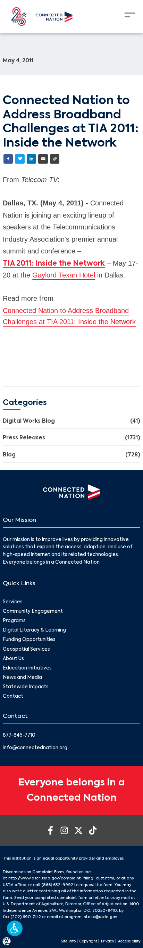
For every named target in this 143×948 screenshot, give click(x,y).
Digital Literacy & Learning (34, 630)
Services (13, 602)
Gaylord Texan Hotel (63, 275)
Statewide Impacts (26, 687)
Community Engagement (33, 611)
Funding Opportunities (29, 639)
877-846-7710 (19, 735)
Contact (13, 696)
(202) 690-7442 (25, 917)
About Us (13, 659)
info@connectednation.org (35, 748)
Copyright (88, 941)
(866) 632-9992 (57, 885)
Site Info (68, 941)
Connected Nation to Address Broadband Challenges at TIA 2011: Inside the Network (69, 316)
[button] (15, 928)
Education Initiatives (27, 668)
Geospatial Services (26, 649)
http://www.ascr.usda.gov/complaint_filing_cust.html (61, 878)
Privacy (107, 941)
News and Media (22, 677)
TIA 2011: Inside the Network (54, 263)
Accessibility (129, 941)
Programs (14, 621)
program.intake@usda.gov (91, 917)
